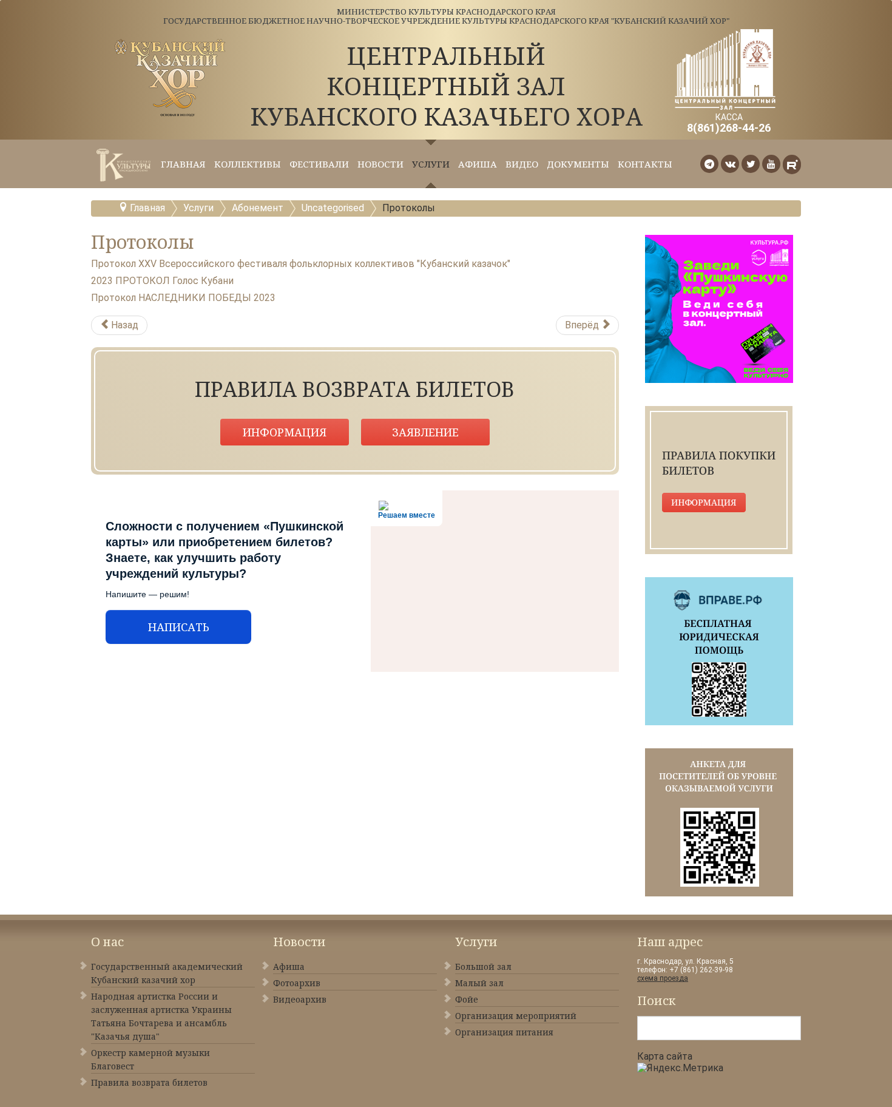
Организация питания (504, 1032)
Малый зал (479, 983)
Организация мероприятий (515, 1015)
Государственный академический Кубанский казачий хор (167, 973)
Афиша (477, 164)
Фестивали (319, 164)
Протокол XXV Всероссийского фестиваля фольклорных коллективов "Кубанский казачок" (300, 263)
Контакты (645, 164)
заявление (425, 432)
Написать (178, 627)
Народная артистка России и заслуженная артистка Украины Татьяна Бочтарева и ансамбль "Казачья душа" (161, 1016)
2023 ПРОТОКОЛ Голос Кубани (162, 280)
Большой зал (483, 966)
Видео (521, 164)
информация (284, 432)
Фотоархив (296, 983)
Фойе (466, 999)
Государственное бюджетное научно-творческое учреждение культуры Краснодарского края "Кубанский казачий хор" (446, 20)
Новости (380, 164)
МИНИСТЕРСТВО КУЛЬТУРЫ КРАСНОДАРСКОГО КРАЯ (446, 11)
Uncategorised (333, 208)
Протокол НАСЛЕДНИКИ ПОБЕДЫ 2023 (183, 297)
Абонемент (257, 208)
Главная (183, 164)
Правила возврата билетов (149, 1082)
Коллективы (247, 164)
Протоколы (142, 241)
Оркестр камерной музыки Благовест (150, 1059)
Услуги (431, 164)
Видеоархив (299, 999)
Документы (578, 164)
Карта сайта (664, 1056)
